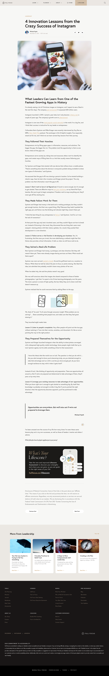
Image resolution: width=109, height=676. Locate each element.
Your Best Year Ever (60, 600)
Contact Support (59, 622)
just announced (52, 110)
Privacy (74, 670)
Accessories (8, 606)
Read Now (14, 570)
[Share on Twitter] (78, 32)
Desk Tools (7, 603)
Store (71, 2)
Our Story (7, 616)
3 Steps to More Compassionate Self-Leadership (64, 558)
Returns (57, 616)
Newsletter (84, 594)
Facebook (8, 633)
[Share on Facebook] (75, 32)
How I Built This (34, 133)
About (58, 2)
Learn (34, 2)
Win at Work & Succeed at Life (63, 594)
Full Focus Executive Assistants (38, 600)
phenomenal (63, 118)
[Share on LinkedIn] (82, 32)
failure (57, 215)
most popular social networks (53, 123)
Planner (46, 2)
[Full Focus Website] (88, 633)
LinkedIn (27, 633)
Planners (7, 594)
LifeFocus (32, 591)
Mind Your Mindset (60, 591)
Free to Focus (34, 594)
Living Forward (59, 603)
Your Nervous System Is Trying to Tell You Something (19, 558)
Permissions (54, 670)
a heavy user (74, 115)
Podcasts (83, 597)
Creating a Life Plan (86, 556)
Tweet (82, 425)
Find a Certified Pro (35, 619)
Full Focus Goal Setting (36, 597)
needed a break (48, 261)
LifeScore (81, 2)
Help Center (58, 619)
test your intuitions (59, 189)
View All (97, 533)
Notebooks (7, 600)
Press (6, 622)
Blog (82, 591)
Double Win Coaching (36, 616)
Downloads (84, 600)
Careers (7, 619)
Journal (7, 597)
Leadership (28, 16)
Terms (64, 670)
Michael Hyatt (33, 31)
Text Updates (84, 603)
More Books (58, 606)
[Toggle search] (104, 2)
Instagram (17, 633)
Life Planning (8, 591)
